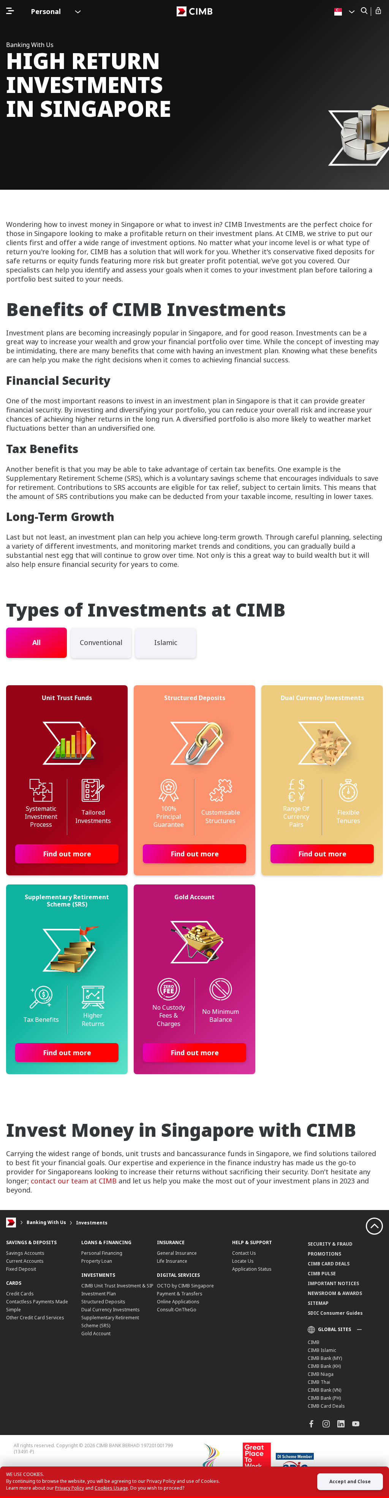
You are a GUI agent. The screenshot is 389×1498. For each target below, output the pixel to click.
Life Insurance (172, 1261)
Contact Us (244, 1253)
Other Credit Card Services (35, 1317)
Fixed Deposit (21, 1269)
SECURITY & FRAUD (330, 1244)
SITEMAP (318, 1303)
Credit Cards (20, 1293)
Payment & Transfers (179, 1293)
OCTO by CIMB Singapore (185, 1285)
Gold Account (96, 1333)
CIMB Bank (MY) (325, 1358)
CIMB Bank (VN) (324, 1390)
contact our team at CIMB (74, 1180)
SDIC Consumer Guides (335, 1313)
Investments (92, 1222)
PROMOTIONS (324, 1254)
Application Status (252, 1269)
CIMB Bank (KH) (324, 1366)
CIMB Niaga (321, 1374)
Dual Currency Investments (110, 1309)
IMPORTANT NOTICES (333, 1283)
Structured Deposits (103, 1301)
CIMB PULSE (322, 1273)
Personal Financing (101, 1253)
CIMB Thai (319, 1382)
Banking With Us (46, 1222)
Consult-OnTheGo (176, 1309)
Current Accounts (25, 1261)
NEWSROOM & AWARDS (335, 1293)
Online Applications (178, 1301)
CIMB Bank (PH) (324, 1398)
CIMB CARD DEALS (328, 1263)
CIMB (313, 1342)
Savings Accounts (25, 1253)
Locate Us (243, 1261)
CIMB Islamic (322, 1350)
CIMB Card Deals (326, 1406)
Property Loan (96, 1261)
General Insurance (177, 1253)
